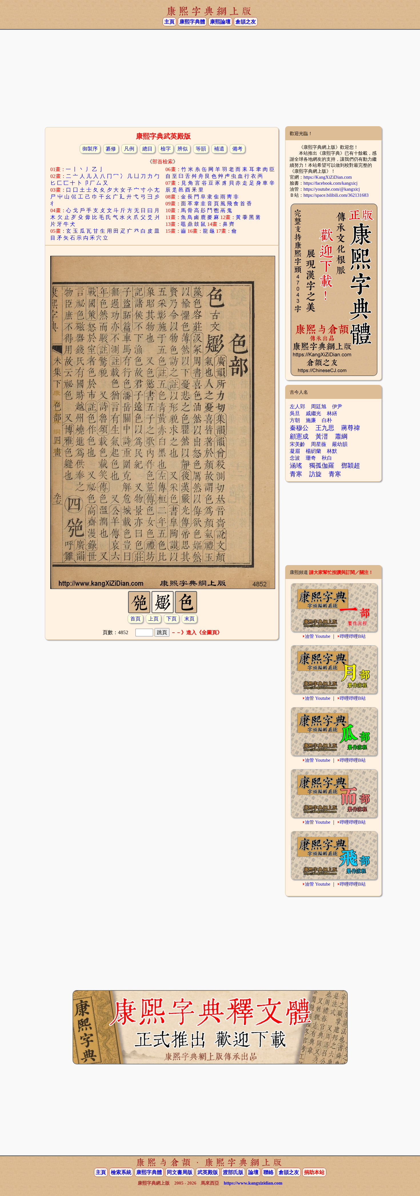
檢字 (166, 149)
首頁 (135, 619)
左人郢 (297, 406)
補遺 (219, 149)
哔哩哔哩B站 (353, 636)
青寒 (296, 474)
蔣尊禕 (350, 427)
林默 (332, 451)
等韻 (201, 149)
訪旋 (315, 474)
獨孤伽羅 (321, 465)
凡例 (129, 149)
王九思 (324, 427)
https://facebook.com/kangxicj (330, 183)
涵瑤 (296, 465)
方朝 (295, 420)
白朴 (327, 420)
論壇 (253, 1172)
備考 (237, 149)
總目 (147, 149)
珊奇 (311, 458)
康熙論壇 (220, 22)
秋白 (327, 458)
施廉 (311, 420)
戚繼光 (313, 413)
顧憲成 (299, 436)
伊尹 (337, 406)
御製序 (90, 149)
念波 (295, 458)
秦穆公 (299, 427)
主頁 (169, 22)
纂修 (111, 149)
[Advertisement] (210, 80)
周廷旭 (318, 406)
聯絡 (268, 1172)
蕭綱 (341, 436)
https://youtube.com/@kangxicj (331, 189)
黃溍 (321, 436)
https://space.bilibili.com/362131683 (336, 195)
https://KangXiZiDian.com (327, 177)
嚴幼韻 (339, 444)
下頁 (171, 619)
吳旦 (295, 413)
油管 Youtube (317, 636)
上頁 (153, 619)
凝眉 (295, 451)
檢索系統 (121, 1172)
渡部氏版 (233, 1172)
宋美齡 (297, 444)
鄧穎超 (350, 465)
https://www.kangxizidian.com (253, 1183)
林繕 (332, 413)
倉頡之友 (245, 22)
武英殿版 (207, 1172)
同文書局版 (180, 1172)
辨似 (182, 149)
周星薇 (318, 444)
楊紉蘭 (313, 451)
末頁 (189, 619)
